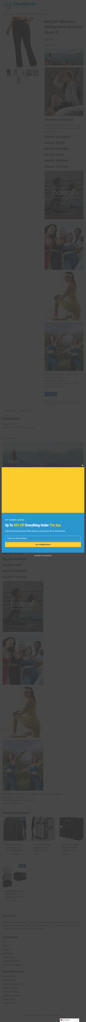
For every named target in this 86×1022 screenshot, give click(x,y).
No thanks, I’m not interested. (43, 555)
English (66, 1020)
